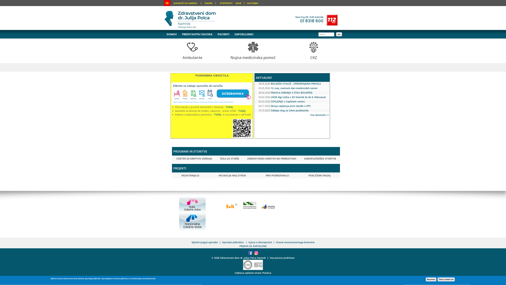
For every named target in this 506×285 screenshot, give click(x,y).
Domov (172, 34)
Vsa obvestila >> (319, 115)
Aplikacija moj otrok (232, 175)
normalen (252, 3)
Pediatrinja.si (190, 175)
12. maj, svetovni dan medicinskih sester (294, 88)
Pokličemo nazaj (319, 175)
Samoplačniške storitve (320, 158)
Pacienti (223, 34)
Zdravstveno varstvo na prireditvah (271, 158)
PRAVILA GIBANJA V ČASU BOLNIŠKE (292, 92)
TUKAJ (229, 107)
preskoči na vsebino (185, 3)
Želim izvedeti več (446, 279)
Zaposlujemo (244, 34)
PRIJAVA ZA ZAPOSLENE (253, 246)
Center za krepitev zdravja (194, 158)
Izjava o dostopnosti (260, 242)
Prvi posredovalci (277, 175)
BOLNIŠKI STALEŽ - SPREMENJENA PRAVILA (296, 83)
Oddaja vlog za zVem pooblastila (290, 110)
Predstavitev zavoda (197, 34)
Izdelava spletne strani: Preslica (253, 272)
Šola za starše (229, 158)
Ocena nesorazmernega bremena (295, 242)
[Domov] (190, 27)
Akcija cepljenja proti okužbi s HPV (291, 106)
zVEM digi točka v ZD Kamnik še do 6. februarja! (298, 97)
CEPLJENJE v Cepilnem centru (288, 101)
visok (238, 3)
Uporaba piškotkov (233, 242)
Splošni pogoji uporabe (205, 242)
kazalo (209, 3)
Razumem (431, 279)
